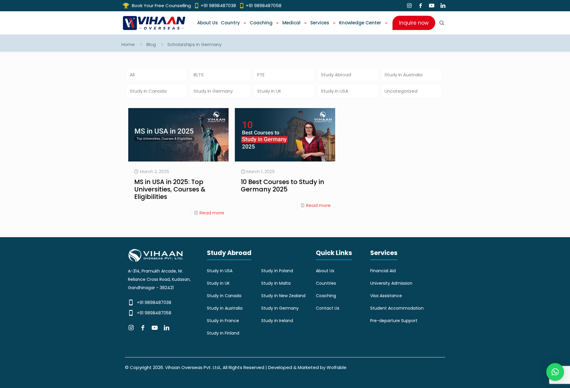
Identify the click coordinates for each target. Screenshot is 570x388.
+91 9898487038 (154, 302)
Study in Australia (403, 75)
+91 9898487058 (154, 313)
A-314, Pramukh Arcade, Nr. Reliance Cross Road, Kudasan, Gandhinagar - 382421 (159, 279)
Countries (326, 283)
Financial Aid (383, 271)
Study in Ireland (277, 321)
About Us (325, 271)
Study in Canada (148, 91)
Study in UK (269, 91)
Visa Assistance (386, 296)
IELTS (199, 75)
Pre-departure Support (393, 321)
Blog (151, 44)
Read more (212, 213)
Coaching (326, 296)
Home (128, 44)
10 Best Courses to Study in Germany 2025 (282, 186)
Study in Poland (277, 271)
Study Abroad (336, 75)
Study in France (223, 321)
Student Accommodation (397, 308)
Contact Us (327, 308)
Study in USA (334, 91)
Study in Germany (213, 91)
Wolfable (336, 367)
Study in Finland (223, 333)
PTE (261, 75)
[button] (555, 372)
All (132, 75)
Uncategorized (400, 91)
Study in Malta (276, 283)
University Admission (391, 283)
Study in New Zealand (283, 296)
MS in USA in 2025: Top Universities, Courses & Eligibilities (169, 189)
